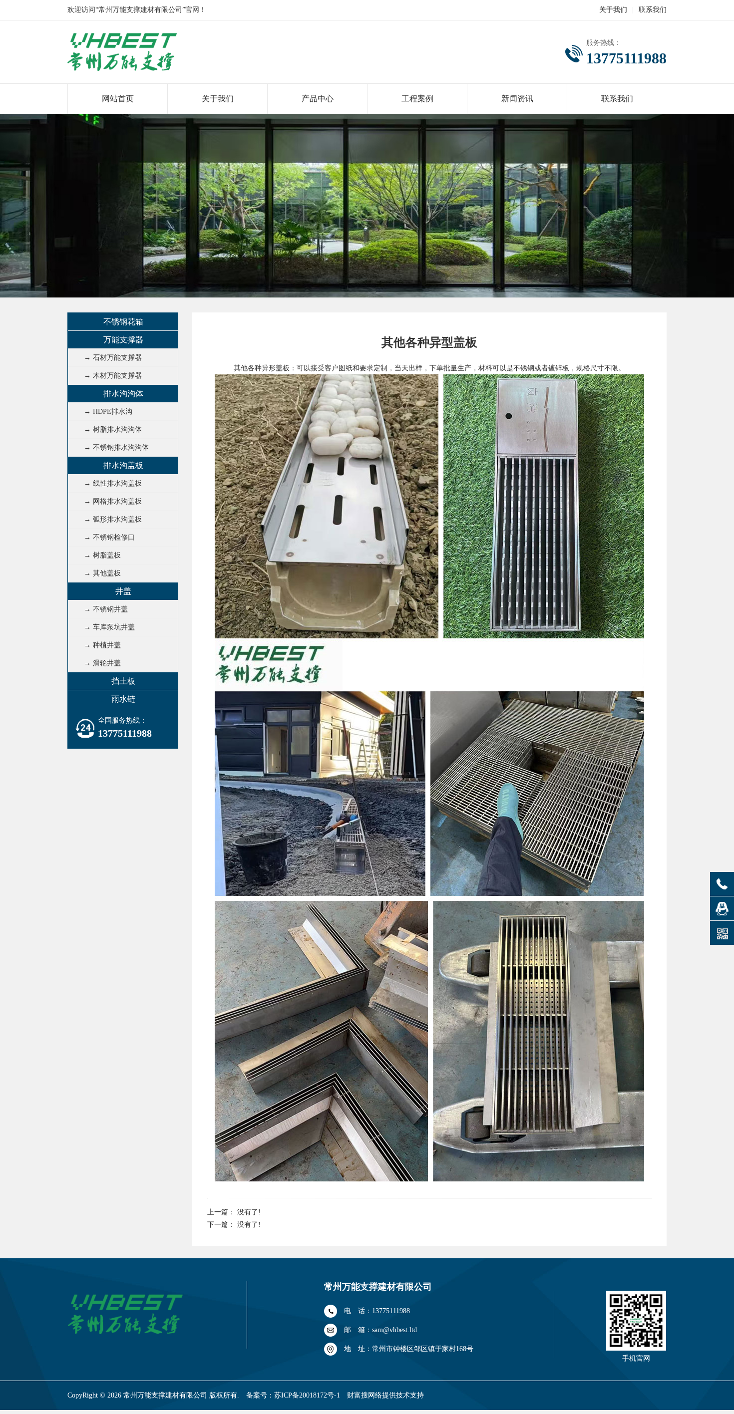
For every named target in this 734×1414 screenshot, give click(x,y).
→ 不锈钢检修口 (109, 537)
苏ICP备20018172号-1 (307, 1395)
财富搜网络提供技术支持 (385, 1395)
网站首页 (118, 98)
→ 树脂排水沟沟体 (113, 429)
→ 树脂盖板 (102, 555)
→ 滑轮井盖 (102, 663)
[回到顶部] (722, 835)
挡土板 (123, 681)
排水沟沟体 (123, 393)
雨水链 (123, 699)
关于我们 (613, 9)
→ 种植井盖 (102, 645)
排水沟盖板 (123, 465)
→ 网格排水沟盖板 (113, 501)
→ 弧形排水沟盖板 (113, 519)
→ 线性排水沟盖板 (113, 483)
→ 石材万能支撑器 (113, 357)
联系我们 (653, 9)
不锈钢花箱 (123, 321)
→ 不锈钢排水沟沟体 (116, 447)
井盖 (123, 591)
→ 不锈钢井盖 (106, 609)
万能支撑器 (123, 339)
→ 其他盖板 (102, 573)
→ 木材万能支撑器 (113, 375)
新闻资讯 (517, 98)
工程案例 (417, 98)
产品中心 (318, 98)
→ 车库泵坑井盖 (109, 627)
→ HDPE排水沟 (108, 411)
